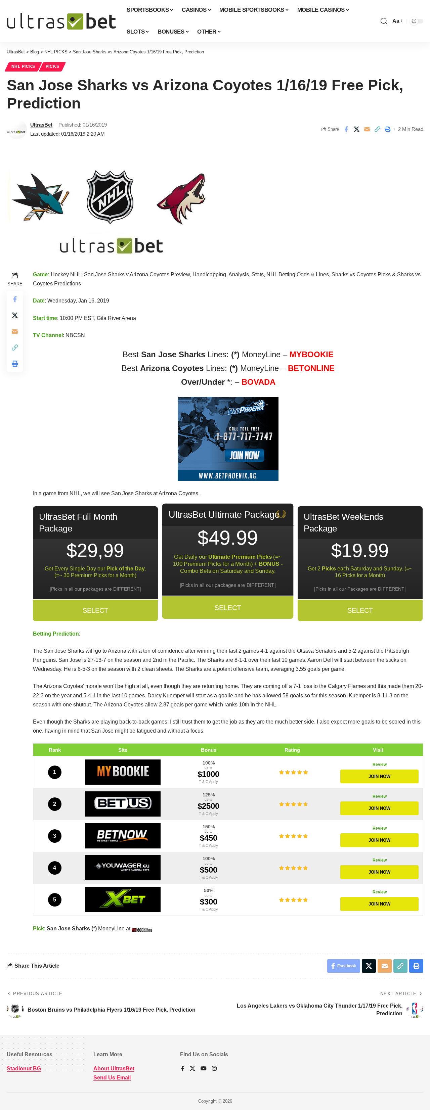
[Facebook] (182, 1069)
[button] (384, 21)
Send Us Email (112, 1077)
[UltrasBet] (61, 21)
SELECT (95, 610)
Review (380, 764)
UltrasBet (41, 125)
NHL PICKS (23, 66)
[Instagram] (214, 1069)
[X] (192, 1069)
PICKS (52, 66)
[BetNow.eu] (123, 835)
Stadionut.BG (24, 1068)
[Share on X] (356, 129)
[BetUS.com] (123, 804)
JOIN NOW (379, 776)
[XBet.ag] (123, 899)
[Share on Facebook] (346, 129)
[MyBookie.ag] (123, 772)
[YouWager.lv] (123, 867)
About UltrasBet (113, 1068)
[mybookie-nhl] (143, 928)
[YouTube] (204, 1069)
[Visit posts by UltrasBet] (17, 129)
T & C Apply (208, 782)
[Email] (367, 129)
